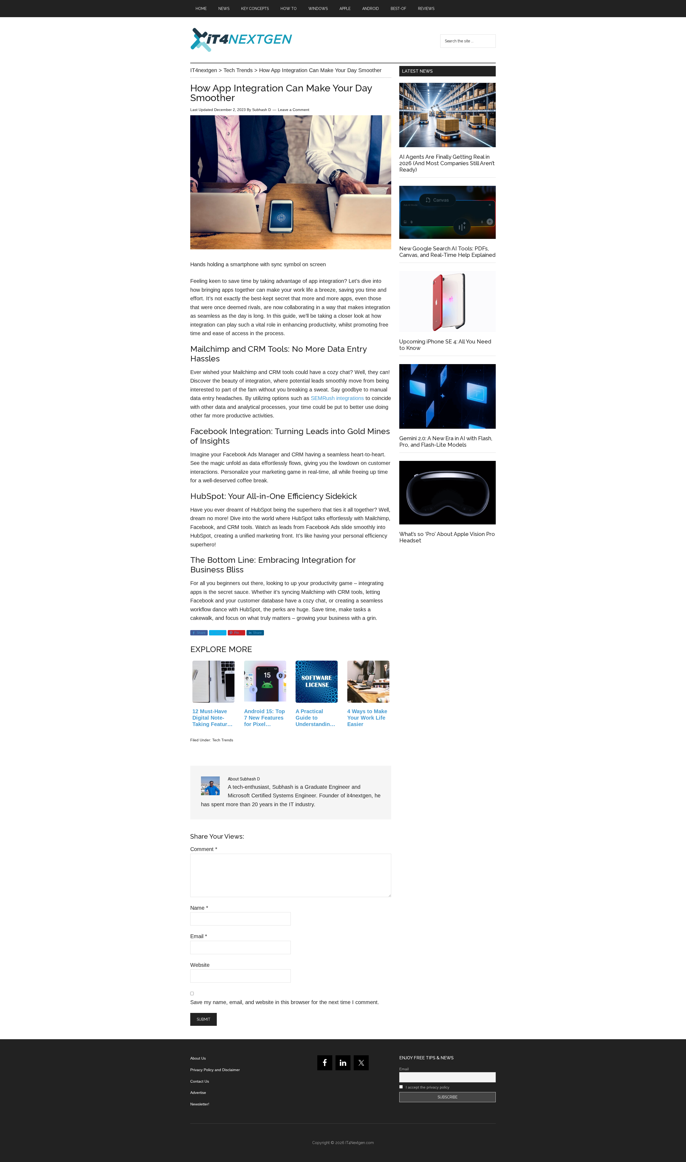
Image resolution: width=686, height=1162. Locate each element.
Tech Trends (222, 740)
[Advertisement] (447, 596)
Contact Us (199, 1081)
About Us (198, 1058)
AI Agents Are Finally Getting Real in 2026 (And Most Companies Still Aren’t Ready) (447, 163)
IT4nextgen (241, 40)
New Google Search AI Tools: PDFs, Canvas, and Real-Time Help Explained (447, 251)
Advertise (198, 1092)
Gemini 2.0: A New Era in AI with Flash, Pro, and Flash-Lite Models (445, 441)
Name (199, 908)
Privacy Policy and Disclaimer (215, 1070)
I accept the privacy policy (427, 1087)
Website (200, 965)
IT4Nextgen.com (359, 1143)
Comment (203, 849)
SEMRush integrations (337, 398)
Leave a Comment (293, 110)
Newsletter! (199, 1104)
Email (198, 936)
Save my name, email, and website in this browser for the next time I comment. (284, 1002)
